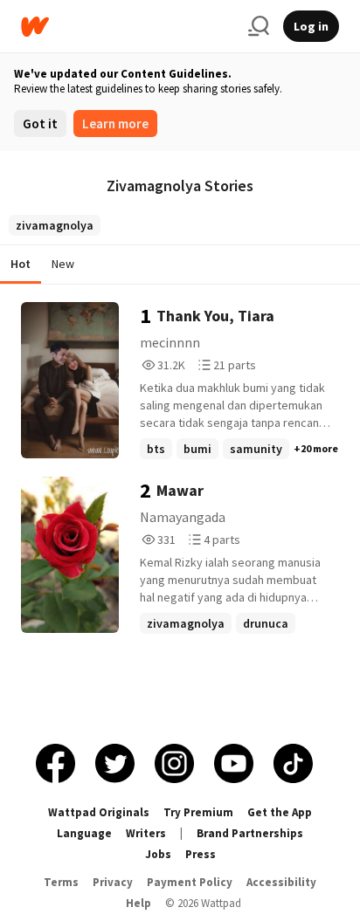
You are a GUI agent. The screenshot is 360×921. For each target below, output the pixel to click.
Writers (146, 833)
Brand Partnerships (250, 833)
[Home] (127, 27)
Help (138, 903)
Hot (20, 263)
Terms (61, 882)
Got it (40, 123)
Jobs (158, 854)
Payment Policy (189, 882)
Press (200, 854)
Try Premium (198, 812)
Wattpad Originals (98, 812)
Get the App (279, 812)
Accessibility (281, 882)
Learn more (115, 123)
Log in (311, 26)
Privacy (113, 882)
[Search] (258, 26)
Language (84, 833)
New (63, 263)
